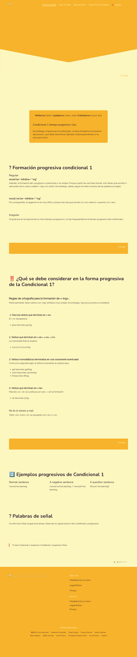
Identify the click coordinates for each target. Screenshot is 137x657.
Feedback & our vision (80, 580)
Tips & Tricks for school (99, 5)
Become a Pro (80, 5)
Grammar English (49, 5)
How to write (65, 5)
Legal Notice (76, 585)
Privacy (73, 590)
